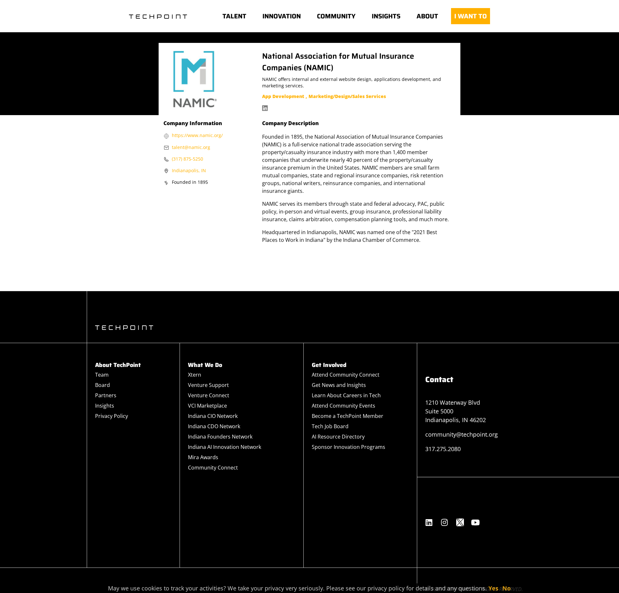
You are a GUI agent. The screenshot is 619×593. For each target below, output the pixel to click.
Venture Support (208, 385)
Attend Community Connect (345, 374)
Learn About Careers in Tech (346, 395)
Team (102, 374)
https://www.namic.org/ (197, 135)
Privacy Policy (111, 416)
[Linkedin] (429, 522)
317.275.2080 (443, 449)
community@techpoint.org (461, 434)
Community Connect (213, 467)
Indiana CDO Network (214, 426)
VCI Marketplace (207, 405)
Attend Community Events (343, 405)
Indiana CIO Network (213, 416)
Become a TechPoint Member (347, 416)
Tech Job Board (330, 426)
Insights (104, 405)
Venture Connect (208, 395)
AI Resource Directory (338, 436)
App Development (283, 96)
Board (102, 385)
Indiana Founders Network (220, 436)
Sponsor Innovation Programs (348, 446)
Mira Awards (203, 457)
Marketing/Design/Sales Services (347, 96)
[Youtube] (475, 522)
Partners (105, 395)
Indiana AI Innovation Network (224, 446)
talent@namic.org (191, 147)
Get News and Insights (339, 385)
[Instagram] (444, 522)
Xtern (194, 374)
